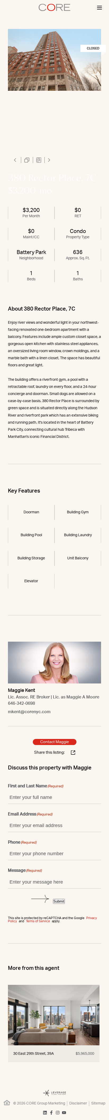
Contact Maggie (54, 742)
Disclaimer (78, 1103)
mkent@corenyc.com (29, 712)
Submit (58, 901)
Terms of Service (38, 921)
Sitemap (98, 1103)
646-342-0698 (21, 703)
